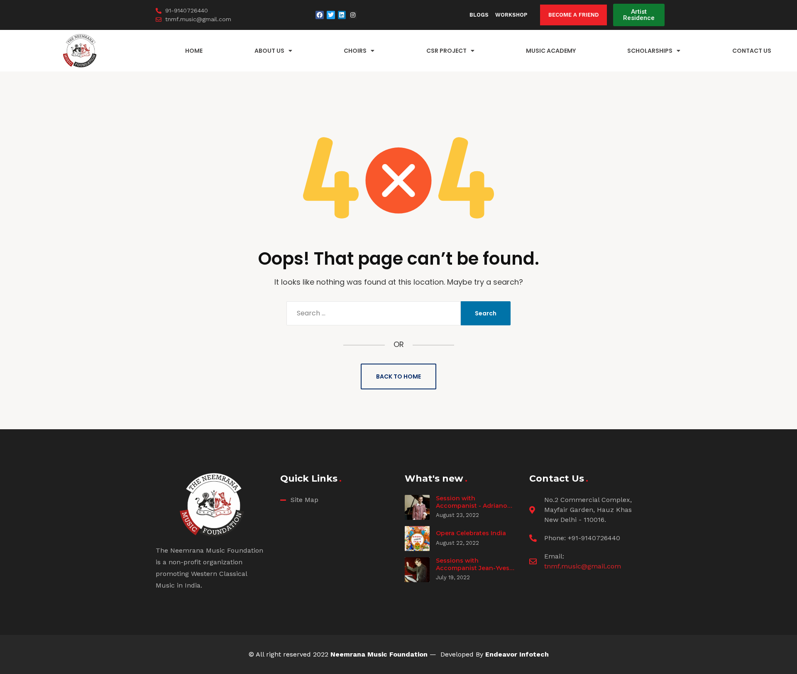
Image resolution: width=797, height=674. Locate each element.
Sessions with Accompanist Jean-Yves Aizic (472, 568)
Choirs (355, 51)
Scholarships (649, 51)
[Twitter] (331, 15)
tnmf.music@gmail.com (582, 566)
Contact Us (751, 51)
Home (194, 51)
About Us (269, 51)
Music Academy (551, 51)
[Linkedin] (342, 15)
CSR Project (446, 51)
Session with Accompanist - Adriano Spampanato (471, 505)
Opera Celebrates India (471, 533)
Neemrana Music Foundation (379, 654)
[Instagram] (353, 15)
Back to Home (398, 376)
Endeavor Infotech (517, 654)
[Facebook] (319, 15)
